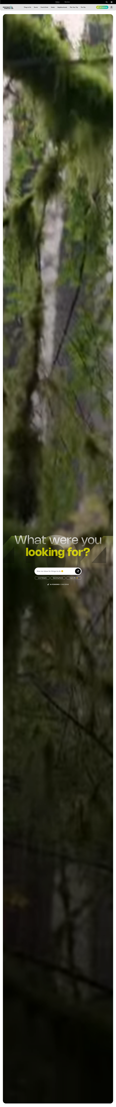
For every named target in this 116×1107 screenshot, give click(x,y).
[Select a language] (111, 2)
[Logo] (8, 7)
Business (67, 2)
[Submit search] (107, 2)
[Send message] (78, 571)
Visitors (57, 2)
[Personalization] (111, 7)
